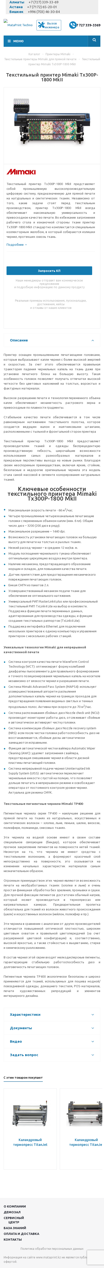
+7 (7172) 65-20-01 (42, 7)
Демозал (12, 1212)
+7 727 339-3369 (87, 25)
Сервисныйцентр (14, 1220)
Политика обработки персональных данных (52, 1248)
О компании (15, 1206)
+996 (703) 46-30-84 (44, 12)
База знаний (15, 1228)
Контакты (13, 1239)
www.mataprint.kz (48, 1257)
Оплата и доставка (21, 1233)
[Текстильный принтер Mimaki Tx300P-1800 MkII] (52, 124)
